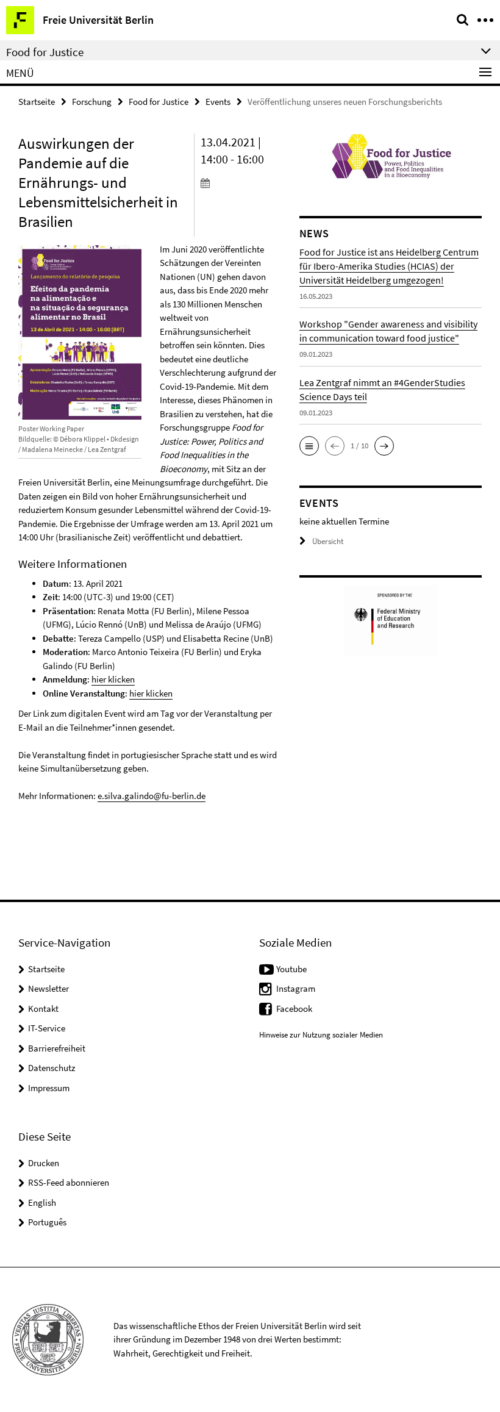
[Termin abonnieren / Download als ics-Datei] (241, 182)
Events (217, 101)
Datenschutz (51, 1067)
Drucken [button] (43, 1163)
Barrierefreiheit (56, 1048)
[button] (309, 446)
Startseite (36, 101)
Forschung (92, 101)
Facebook (294, 1008)
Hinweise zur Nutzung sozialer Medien (321, 1035)
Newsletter (48, 988)
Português (47, 1222)
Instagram (295, 988)
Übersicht (327, 541)
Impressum (49, 1088)
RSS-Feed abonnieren (68, 1182)
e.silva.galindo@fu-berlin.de (151, 795)
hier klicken (113, 679)
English (42, 1202)
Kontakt (43, 1008)
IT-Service (46, 1028)
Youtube (291, 969)
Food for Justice (158, 101)
